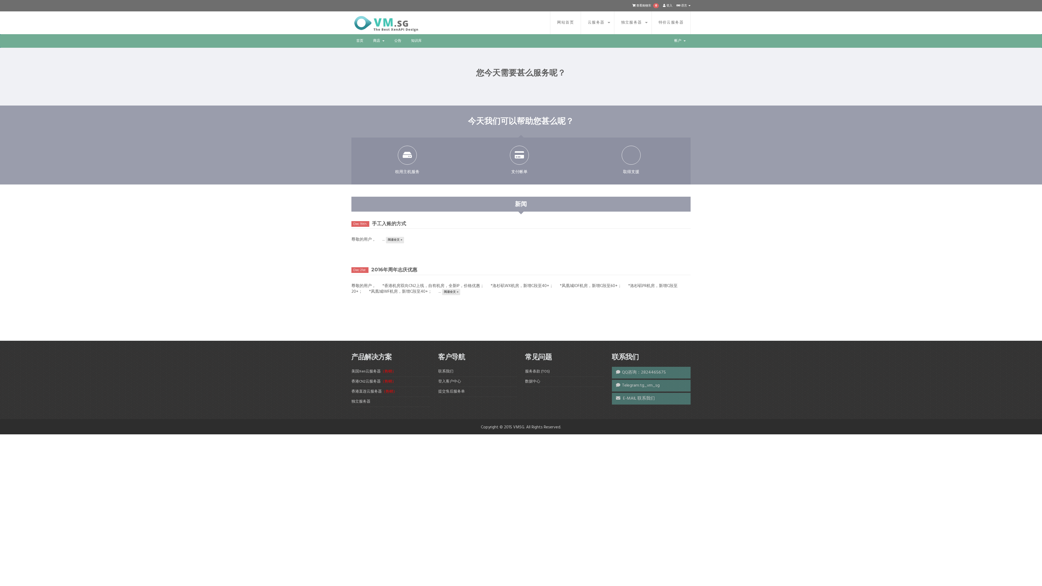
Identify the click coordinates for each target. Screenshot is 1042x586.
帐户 (678, 41)
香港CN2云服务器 (373, 381)
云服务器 (596, 23)
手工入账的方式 (389, 224)
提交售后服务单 (451, 391)
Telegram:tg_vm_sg (641, 385)
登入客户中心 (449, 381)
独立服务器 (631, 23)
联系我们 (445, 371)
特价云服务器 (671, 23)
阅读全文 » (395, 239)
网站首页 (565, 23)
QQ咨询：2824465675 (644, 372)
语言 (684, 5)
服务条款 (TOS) (537, 371)
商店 (377, 41)
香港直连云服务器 (374, 391)
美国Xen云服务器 (373, 371)
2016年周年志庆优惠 (394, 270)
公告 (397, 41)
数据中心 (532, 381)
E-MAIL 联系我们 (638, 398)
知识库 (416, 41)
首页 (359, 41)
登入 (669, 5)
